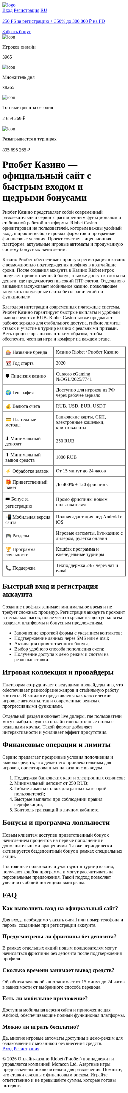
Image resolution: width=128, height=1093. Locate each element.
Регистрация (26, 10)
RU (43, 10)
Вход (7, 10)
